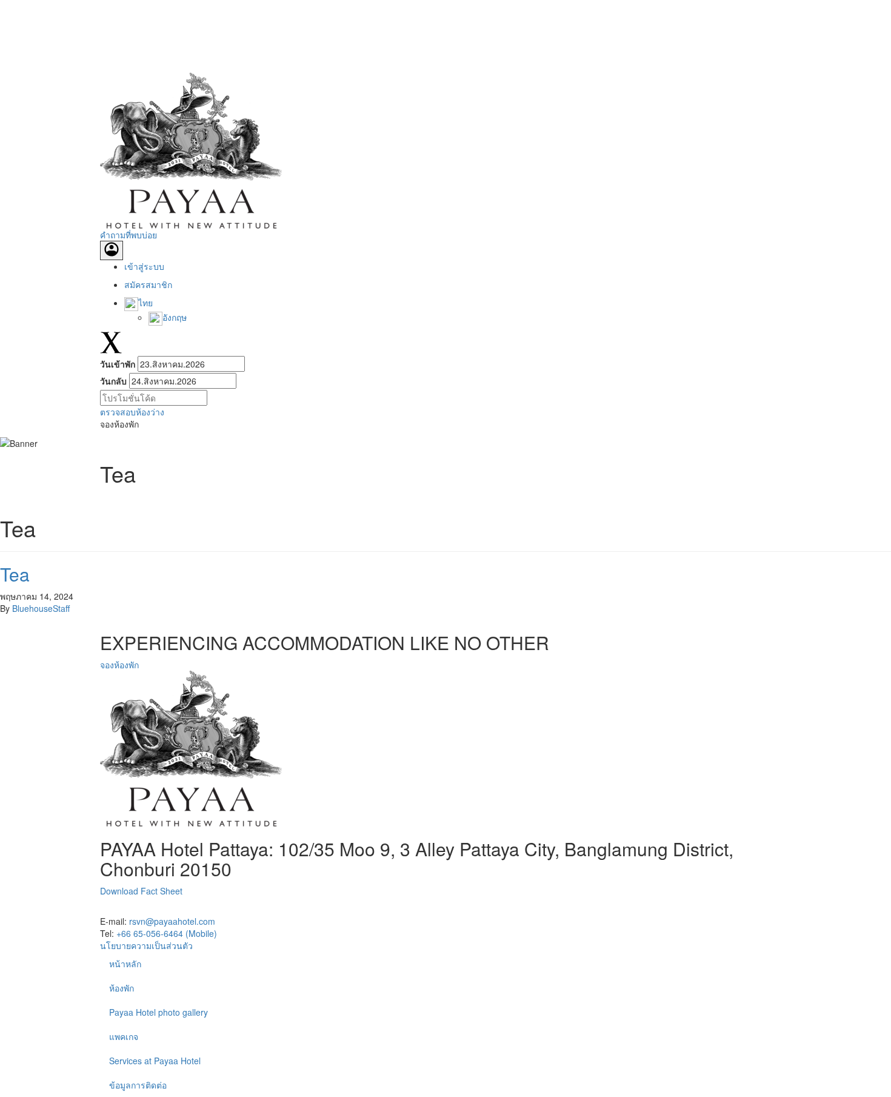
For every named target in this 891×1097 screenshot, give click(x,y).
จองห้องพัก (119, 665)
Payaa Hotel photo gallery (158, 1012)
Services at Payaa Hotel (155, 1061)
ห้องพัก (121, 988)
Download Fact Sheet (141, 891)
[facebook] (109, 909)
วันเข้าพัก (117, 364)
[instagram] (127, 909)
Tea (15, 574)
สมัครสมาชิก (148, 284)
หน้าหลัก (125, 964)
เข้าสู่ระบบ (144, 266)
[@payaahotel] (181, 909)
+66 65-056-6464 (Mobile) (166, 933)
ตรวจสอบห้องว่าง (132, 412)
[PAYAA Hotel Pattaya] (191, 149)
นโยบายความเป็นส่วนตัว (146, 945)
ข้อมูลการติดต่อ (138, 1085)
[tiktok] (145, 909)
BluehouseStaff (41, 608)
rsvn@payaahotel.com (172, 921)
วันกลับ (113, 381)
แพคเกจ (123, 1036)
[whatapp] (164, 909)
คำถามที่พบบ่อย (128, 235)
